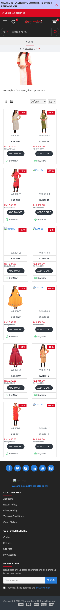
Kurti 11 (15, 434)
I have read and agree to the (28, 587)
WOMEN (29, 48)
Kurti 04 (44, 200)
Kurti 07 (15, 317)
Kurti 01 (15, 141)
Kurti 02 (44, 141)
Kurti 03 (15, 200)
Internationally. (38, 485)
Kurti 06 (44, 258)
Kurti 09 (15, 376)
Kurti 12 (44, 434)
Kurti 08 (44, 317)
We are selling (20, 485)
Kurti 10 (44, 376)
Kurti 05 (15, 258)
